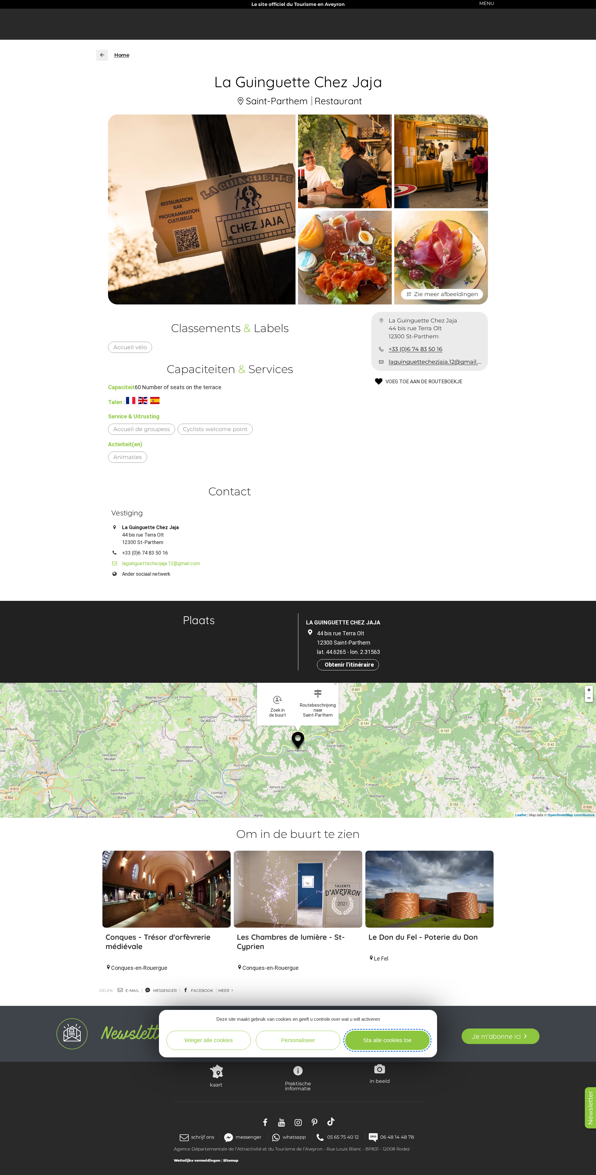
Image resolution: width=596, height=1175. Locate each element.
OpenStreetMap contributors (571, 815)
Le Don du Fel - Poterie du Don (423, 937)
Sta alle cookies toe (387, 1040)
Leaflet (520, 815)
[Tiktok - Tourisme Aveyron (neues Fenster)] (331, 1122)
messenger (164, 990)
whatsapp (294, 1137)
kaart (216, 1084)
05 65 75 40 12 (343, 1137)
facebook (201, 990)
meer (224, 990)
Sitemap (230, 1160)
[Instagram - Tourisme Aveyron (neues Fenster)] (298, 1122)
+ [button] (589, 690)
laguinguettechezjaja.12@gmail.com (436, 361)
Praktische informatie (298, 1086)
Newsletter (590, 1108)
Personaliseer (298, 1040)
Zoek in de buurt (277, 713)
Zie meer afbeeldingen (446, 294)
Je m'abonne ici (496, 1036)
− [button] (589, 698)
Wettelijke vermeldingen (197, 1160)
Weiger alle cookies (208, 1040)
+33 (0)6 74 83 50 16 (415, 349)
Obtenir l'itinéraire (349, 664)
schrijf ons (202, 1137)
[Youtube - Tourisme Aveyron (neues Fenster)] (282, 1122)
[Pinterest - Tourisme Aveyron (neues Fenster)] (314, 1122)
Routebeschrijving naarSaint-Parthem (318, 710)
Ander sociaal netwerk (146, 574)
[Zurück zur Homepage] (102, 55)
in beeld (380, 1081)
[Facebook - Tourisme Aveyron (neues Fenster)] (265, 1122)
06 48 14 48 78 (397, 1137)
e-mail (131, 990)
